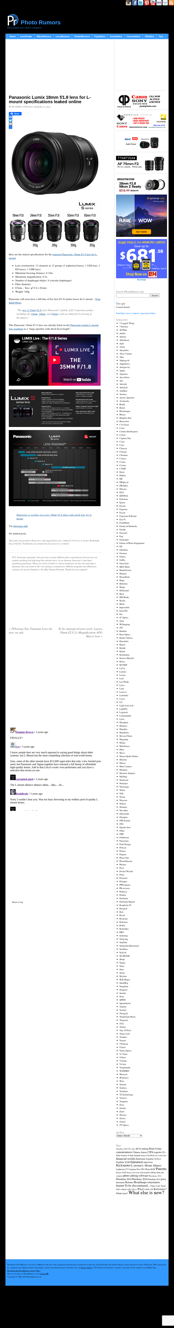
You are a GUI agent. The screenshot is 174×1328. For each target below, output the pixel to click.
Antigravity (124, 367)
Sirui (121, 969)
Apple (122, 370)
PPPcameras (124, 884)
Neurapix (123, 783)
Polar (121, 874)
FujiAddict (99, 36)
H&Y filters (124, 566)
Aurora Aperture (126, 397)
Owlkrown (124, 837)
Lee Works (124, 681)
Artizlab (123, 384)
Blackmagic (124, 411)
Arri (121, 380)
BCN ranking (142, 1148)
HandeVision (125, 570)
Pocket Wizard (126, 871)
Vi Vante (123, 1053)
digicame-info (20, 526)
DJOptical (123, 482)
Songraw (123, 989)
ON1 (121, 823)
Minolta (123, 759)
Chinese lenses (140, 1152)
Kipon (122, 644)
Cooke (122, 461)
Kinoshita (123, 641)
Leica (122, 685)
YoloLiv (123, 1097)
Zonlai (122, 1121)
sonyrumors (153, 1182)
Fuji (121, 536)
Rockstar (123, 918)
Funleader (124, 539)
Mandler (123, 729)
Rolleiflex (124, 928)
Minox (122, 762)
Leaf (121, 678)
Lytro (121, 719)
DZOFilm (123, 495)
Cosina (122, 465)
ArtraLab (123, 387)
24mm (34, 314)
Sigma (122, 962)
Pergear (122, 854)
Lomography (125, 715)
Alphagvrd (124, 360)
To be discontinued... (137, 1185)
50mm (42, 314)
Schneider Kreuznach (129, 945)
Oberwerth (124, 813)
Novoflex (123, 810)
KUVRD (123, 664)
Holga (122, 587)
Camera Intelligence (128, 431)
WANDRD (124, 1070)
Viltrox (122, 1057)
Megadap (123, 739)
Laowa (122, 675)
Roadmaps (140, 1182)
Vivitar (122, 1064)
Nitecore (123, 800)
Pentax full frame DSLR (136, 1172)
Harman (123, 573)
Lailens (122, 671)
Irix (121, 614)
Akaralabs (124, 350)
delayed (144, 1155)
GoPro (122, 559)
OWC (121, 834)
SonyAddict (116, 36)
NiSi (121, 793)
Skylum (123, 976)
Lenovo (123, 691)
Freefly (122, 529)
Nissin (122, 796)
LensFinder (26, 36)
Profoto (122, 894)
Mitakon (123, 769)
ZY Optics (124, 1125)
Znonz (122, 1118)
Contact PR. (44, 1273)
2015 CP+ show (129, 1149)
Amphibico (124, 363)
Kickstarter (123, 1165)
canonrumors (124, 1152)
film (164, 1155)
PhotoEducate (125, 861)
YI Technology (126, 1094)
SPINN (122, 999)
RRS (121, 932)
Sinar (121, 965)
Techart (122, 1009)
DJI (120, 478)
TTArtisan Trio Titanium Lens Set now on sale (30, 630)
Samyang (123, 938)
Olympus (123, 817)
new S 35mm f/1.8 (31, 310)
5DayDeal (120, 1149)
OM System (124, 820)
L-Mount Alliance (151, 1165)
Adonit (122, 336)
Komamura (124, 654)
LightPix (123, 708)
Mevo (122, 752)
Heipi (122, 580)
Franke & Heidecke (128, 526)
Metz (121, 749)
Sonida (122, 993)
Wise (121, 1081)
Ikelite (122, 600)
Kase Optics (124, 634)
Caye (121, 444)
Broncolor (124, 421)
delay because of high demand (128, 1155)
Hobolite (123, 583)
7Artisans (123, 326)
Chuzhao (123, 455)
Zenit (121, 1111)
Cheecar (123, 448)
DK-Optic (123, 485)
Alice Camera (125, 353)
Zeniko (122, 1108)
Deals (122, 472)
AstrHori (123, 390)
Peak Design (125, 844)
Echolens (123, 499)
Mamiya (123, 725)
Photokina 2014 (123, 1179)
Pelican (122, 847)
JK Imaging (124, 624)
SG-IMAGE (124, 955)
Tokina (122, 1026)
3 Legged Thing (126, 323)
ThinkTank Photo (127, 1016)
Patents (161, 1168)
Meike (122, 742)
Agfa (121, 343)
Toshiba (123, 1037)
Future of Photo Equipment (131, 543)
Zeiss (121, 1104)
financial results (125, 1158)
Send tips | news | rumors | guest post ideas (136, 313)
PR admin (17, 106)
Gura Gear (124, 563)
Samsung (123, 935)
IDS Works (124, 597)
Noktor (122, 803)
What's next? (122, 1193)
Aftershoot (124, 340)
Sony (121, 996)
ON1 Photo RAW (148, 1169)
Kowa (122, 661)
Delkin (122, 475)
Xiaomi (122, 1084)
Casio (122, 441)
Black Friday (155, 1148)
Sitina (122, 972)
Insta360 (123, 610)
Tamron (122, 1006)
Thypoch (123, 1020)
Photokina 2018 (154, 1179)
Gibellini (123, 549)
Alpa (121, 356)
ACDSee (123, 329)
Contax (122, 458)
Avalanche (124, 400)
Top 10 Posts (125, 1030)
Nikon (122, 790)
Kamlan (123, 631)
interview (148, 1162)
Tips (161, 36)
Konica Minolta (126, 658)
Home (13, 36)
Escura (122, 505)
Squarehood (124, 1003)
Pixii (121, 867)
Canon (122, 434)
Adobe (122, 333)
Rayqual (123, 908)
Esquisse (123, 509)
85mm (54, 314)
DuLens (123, 488)
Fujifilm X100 (123, 1162)
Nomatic (123, 806)
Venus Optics (125, 1050)
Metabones (124, 746)
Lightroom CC (122, 1169)
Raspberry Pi (125, 905)
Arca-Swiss (124, 377)
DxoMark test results (155, 1155)
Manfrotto (124, 732)
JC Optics (123, 617)
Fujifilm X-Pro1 (153, 1158)
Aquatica (123, 373)
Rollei (122, 925)
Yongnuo (123, 1101)
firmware (140, 1158)
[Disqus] (55, 768)
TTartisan (123, 1043)
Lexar (122, 698)
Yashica (123, 1087)
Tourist (122, 1040)
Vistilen (123, 1060)
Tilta (121, 1023)
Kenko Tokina (126, 637)
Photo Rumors (41, 22)
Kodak (122, 647)
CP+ (164, 1152)
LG (120, 702)
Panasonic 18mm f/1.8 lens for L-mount (71, 540)
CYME (122, 468)
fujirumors (136, 1162)
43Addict (149, 36)
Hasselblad (124, 576)
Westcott (123, 1074)
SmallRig (123, 982)
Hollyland (124, 590)
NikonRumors (44, 36)
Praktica (123, 891)
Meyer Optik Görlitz (128, 756)
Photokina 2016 (139, 1179)
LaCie (122, 668)
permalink (17, 543)
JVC (121, 627)
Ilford (121, 603)
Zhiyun (122, 1114)
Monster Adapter (127, 773)
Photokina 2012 (155, 1176)
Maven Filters (125, 735)
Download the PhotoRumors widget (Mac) (23, 1270)
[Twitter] (55, 120)
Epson (122, 502)
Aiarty (122, 346)
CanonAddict (133, 36)
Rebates (129, 1182)
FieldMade (124, 522)
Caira (121, 428)
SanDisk (123, 942)
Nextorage (124, 786)
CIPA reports (154, 1152)
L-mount (136, 1165)
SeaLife (122, 952)
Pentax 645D (121, 1172)
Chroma (123, 451)
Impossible (124, 607)
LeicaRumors (63, 36)
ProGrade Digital (127, 901)
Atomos (123, 394)
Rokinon (123, 922)
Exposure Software (128, 515)
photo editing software (135, 1175)
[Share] (55, 127)
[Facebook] (55, 117)
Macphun (123, 722)
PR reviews (124, 888)
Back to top (17, 902)
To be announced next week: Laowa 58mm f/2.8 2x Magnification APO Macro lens (80, 632)
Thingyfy (123, 1013)
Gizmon (123, 553)
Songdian (123, 986)
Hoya (121, 593)
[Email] (55, 124)
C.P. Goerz (124, 424)
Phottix (122, 864)
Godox (122, 556)
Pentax (122, 850)
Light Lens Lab (126, 705)
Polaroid (123, 878)
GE (120, 546)
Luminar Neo (134, 1169)
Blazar (122, 414)
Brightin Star (125, 417)
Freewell (123, 532)
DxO (121, 492)
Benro (122, 407)
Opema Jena (124, 827)
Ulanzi (122, 1047)
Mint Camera (125, 766)
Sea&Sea (123, 949)
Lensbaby (123, 695)
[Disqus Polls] (55, 684)
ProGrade (123, 898)
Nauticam (123, 779)
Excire (122, 512)
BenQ (122, 404)
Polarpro (123, 881)
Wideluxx (124, 1077)
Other (122, 830)
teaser (120, 1185)
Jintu (121, 620)
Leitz (121, 688)
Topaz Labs (124, 1033)
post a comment (62, 543)
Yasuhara (123, 1091)
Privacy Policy (86, 1267)
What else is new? (146, 1192)
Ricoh (122, 915)
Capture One (125, 438)
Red (121, 911)
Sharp (122, 959)
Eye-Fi (122, 519)
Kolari (122, 651)
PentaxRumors (82, 36)
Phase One (124, 857)
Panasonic (36, 540)
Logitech (123, 712)
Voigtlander (124, 1067)
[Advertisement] (55, 67)
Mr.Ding (123, 776)
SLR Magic (124, 979)
